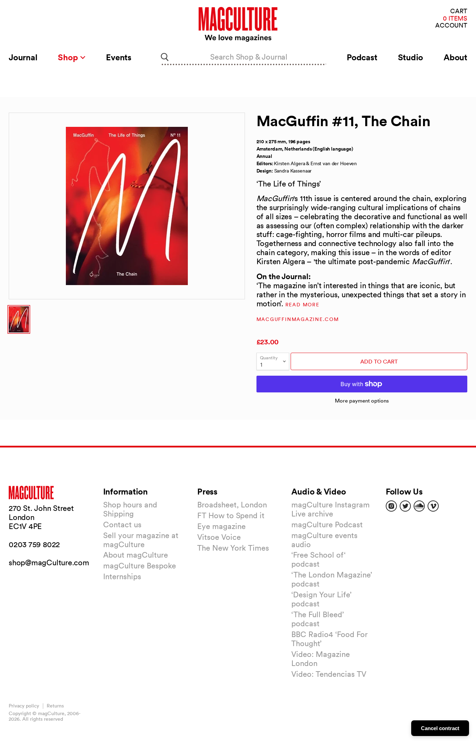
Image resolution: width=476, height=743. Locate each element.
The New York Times (233, 547)
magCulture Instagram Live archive (330, 509)
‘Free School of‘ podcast (318, 559)
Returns (55, 706)
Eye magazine (221, 526)
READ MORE (302, 304)
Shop (69, 57)
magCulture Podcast (327, 524)
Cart (458, 11)
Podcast (362, 57)
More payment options (362, 401)
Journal (23, 57)
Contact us (122, 524)
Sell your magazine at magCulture (140, 540)
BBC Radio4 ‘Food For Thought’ (329, 639)
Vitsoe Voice (219, 537)
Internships (122, 576)
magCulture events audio (324, 540)
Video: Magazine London (320, 659)
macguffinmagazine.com (297, 319)
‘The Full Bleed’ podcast (317, 619)
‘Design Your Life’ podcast (321, 599)
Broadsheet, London (232, 504)
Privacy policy (24, 706)
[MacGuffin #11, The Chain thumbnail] (19, 319)
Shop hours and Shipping (130, 509)
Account (451, 25)
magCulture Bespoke (139, 565)
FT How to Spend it (230, 515)
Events (118, 57)
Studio (410, 57)
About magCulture (135, 554)
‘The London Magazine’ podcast (331, 579)
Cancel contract (440, 728)
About (455, 57)
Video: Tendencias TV (328, 674)
